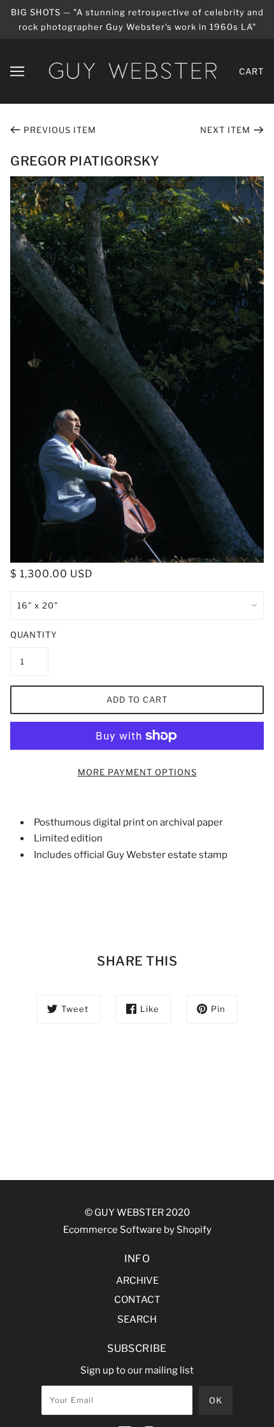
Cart (251, 71)
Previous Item (60, 130)
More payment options (137, 772)
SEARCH (137, 1319)
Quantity (29, 634)
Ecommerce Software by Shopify (137, 1229)
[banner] (132, 70)
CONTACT (137, 1299)
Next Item (225, 130)
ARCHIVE (137, 1280)
